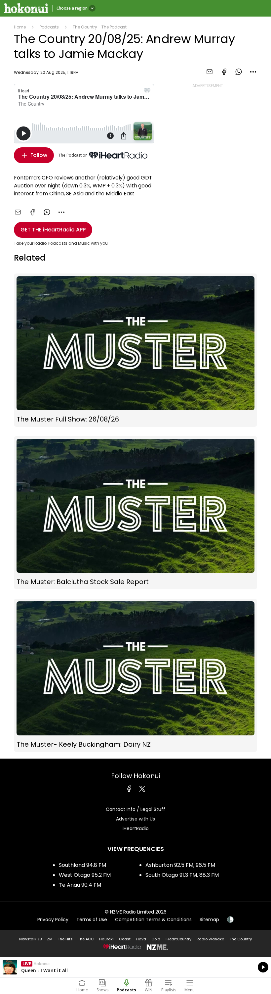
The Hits (65, 939)
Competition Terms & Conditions (153, 919)
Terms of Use (91, 919)
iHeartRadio (136, 828)
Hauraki (106, 939)
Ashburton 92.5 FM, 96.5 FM (180, 865)
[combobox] (253, 72)
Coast (125, 939)
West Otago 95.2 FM (85, 875)
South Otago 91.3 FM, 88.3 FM (182, 875)
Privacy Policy (52, 919)
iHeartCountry (178, 939)
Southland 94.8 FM (82, 865)
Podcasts (49, 27)
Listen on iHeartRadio (135, 967)
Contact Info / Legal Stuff (135, 809)
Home (20, 27)
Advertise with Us (135, 819)
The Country (241, 939)
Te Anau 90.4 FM (80, 885)
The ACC (86, 939)
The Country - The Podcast (100, 27)
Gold (155, 939)
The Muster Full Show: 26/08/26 (135, 350)
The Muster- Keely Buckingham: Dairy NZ (135, 675)
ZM (50, 939)
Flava (141, 939)
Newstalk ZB (30, 939)
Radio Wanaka (210, 939)
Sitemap (209, 919)
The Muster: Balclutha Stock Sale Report (135, 512)
